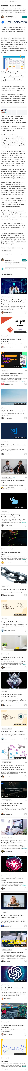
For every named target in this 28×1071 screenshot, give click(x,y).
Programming (5, 370)
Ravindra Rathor (8, 926)
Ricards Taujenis (8, 347)
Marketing (4, 691)
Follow (24, 17)
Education (4, 336)
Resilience (4, 1061)
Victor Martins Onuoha (9, 630)
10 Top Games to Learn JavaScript (12, 952)
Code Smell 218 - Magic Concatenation (13, 589)
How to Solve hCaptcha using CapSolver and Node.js (10, 516)
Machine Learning (6, 874)
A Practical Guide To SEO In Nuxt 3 (12, 731)
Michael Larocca (8, 814)
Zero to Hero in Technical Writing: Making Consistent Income (12, 374)
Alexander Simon (8, 776)
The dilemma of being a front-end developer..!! (12, 658)
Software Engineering (6, 248)
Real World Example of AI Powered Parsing (12, 879)
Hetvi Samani (7, 998)
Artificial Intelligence (6, 762)
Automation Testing (19, 248)
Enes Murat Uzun (8, 851)
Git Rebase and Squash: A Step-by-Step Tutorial (12, 340)
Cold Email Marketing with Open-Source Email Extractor (11, 695)
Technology (5, 441)
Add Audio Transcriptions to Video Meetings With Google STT (12, 916)
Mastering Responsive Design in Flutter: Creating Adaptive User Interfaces (13, 842)
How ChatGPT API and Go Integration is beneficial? (13, 989)
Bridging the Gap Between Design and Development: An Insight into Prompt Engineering (13, 302)
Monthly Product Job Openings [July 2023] (13, 481)
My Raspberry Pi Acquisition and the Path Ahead (12, 1026)
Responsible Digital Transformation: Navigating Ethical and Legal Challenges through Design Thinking (12, 767)
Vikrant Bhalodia (8, 312)
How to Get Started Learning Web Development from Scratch (11, 804)
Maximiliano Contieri (9, 595)
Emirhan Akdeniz (8, 705)
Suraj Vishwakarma (8, 384)
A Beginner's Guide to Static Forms (12, 622)
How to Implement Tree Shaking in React (12, 553)
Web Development (6, 800)
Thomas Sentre (8, 418)
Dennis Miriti (7, 961)
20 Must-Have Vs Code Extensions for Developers (13, 446)
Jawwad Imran (7, 562)
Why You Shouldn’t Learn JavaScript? (13, 411)
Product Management (6, 250)
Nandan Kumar (7, 667)
